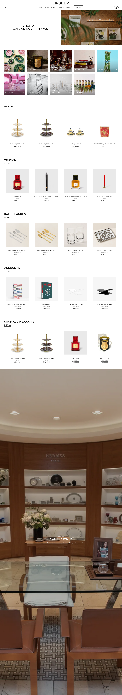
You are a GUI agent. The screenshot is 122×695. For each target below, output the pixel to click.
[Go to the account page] (113, 7)
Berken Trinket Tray (104, 250)
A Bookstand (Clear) (75, 304)
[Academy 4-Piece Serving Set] (17, 235)
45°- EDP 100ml (17, 197)
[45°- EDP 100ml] (17, 181)
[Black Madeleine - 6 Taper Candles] (46, 181)
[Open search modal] (5, 7)
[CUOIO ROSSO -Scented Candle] (104, 127)
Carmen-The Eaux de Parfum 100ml (75, 197)
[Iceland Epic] (46, 289)
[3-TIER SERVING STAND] (17, 127)
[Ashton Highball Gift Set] (75, 235)
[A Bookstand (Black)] (104, 289)
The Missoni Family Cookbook (17, 304)
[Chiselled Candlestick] (104, 181)
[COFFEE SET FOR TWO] (75, 127)
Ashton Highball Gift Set (75, 250)
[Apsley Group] (61, 2)
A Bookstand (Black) (104, 304)
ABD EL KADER (104, 358)
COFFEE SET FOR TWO (75, 143)
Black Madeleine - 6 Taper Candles (46, 197)
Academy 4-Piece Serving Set (17, 250)
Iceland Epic (46, 304)
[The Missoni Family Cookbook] (17, 289)
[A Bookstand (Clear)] (75, 289)
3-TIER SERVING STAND (17, 143)
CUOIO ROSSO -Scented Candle (104, 143)
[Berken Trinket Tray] (104, 235)
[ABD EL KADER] (104, 343)
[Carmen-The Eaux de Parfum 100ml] (75, 181)
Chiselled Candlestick (104, 197)
